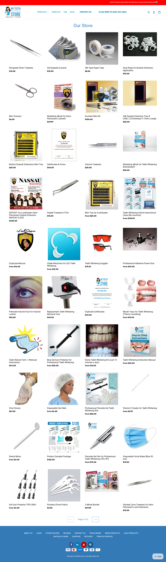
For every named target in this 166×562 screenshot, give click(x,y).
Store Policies (52, 533)
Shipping (76, 536)
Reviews (67, 533)
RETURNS (88, 536)
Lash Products (131, 533)
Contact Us (80, 533)
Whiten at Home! (60, 536)
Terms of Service (104, 536)
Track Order (95, 533)
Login (39, 533)
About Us (28, 533)
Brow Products (112, 533)
